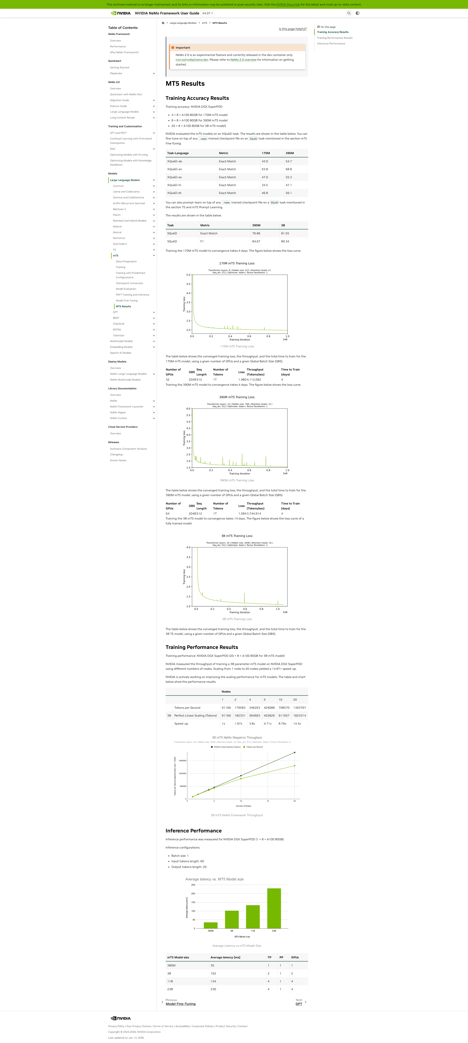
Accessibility (183, 1026)
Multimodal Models (121, 341)
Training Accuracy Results (332, 32)
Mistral (117, 226)
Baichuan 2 (119, 209)
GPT (115, 312)
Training (120, 267)
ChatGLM (118, 323)
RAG (112, 148)
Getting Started (119, 67)
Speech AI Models (120, 352)
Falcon (116, 215)
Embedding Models (121, 347)
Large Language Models (124, 112)
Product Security (226, 1026)
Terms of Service (163, 1026)
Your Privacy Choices (138, 1026)
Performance (118, 46)
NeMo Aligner (118, 412)
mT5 (115, 255)
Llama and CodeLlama (126, 191)
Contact (243, 1026)
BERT (116, 318)
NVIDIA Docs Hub (288, 4)
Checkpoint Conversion (129, 283)
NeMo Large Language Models (128, 374)
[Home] (163, 23)
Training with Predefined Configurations (130, 275)
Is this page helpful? (293, 29)
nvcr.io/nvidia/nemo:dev (192, 59)
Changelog (116, 454)
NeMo (113, 401)
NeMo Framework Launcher (127, 406)
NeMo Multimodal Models (125, 379)
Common (118, 186)
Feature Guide (118, 106)
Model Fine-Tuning (126, 300)
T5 (114, 249)
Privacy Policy (116, 1026)
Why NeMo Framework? (124, 52)
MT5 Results (123, 306)
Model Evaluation (126, 289)
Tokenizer (118, 335)
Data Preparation (126, 261)
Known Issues (118, 460)
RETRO (117, 329)
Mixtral (117, 232)
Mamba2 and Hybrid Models (129, 220)
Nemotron (119, 238)
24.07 (206, 13)
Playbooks (116, 73)
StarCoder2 (120, 244)
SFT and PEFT (118, 133)
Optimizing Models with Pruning (129, 154)
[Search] (349, 13)
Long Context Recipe (122, 117)
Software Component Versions (128, 448)
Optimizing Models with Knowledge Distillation (131, 163)
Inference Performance (331, 43)
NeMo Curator (118, 418)
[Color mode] (357, 13)
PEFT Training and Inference (132, 294)
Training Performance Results (334, 37)
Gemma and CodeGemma (128, 197)
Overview (115, 40)
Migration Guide (119, 100)
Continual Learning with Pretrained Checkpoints (131, 141)
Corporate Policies (203, 1026)
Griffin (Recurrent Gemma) (129, 203)
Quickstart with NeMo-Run (126, 94)
